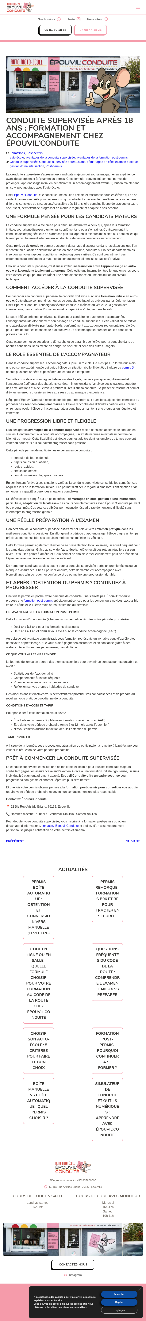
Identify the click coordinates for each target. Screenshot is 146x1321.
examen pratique (126, 161)
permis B (128, 367)
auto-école (17, 157)
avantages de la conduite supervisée (50, 157)
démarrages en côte (100, 161)
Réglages (119, 1310)
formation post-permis (38, 600)
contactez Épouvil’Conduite (60, 825)
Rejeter (119, 1302)
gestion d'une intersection (27, 166)
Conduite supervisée (24, 161)
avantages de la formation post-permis (102, 157)
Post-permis (34, 153)
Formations (17, 153)
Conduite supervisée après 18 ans (62, 161)
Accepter (119, 1294)
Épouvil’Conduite (25, 195)
